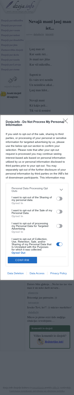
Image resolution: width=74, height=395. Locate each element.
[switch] (59, 199)
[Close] (66, 122)
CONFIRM (22, 260)
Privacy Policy (58, 273)
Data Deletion (15, 273)
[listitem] (37, 189)
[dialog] (37, 197)
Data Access (37, 273)
